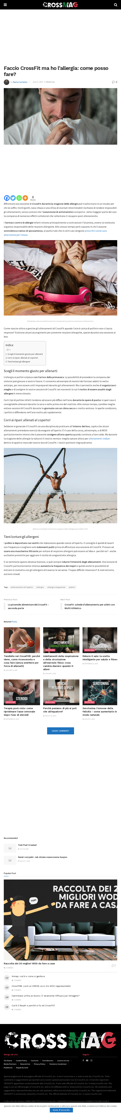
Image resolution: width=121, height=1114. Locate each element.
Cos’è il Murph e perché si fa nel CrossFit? (33, 1005)
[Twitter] (13, 198)
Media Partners (10, 1064)
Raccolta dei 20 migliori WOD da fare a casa (29, 963)
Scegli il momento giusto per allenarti (25, 354)
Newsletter (25, 1064)
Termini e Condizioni (57, 1064)
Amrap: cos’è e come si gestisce (28, 976)
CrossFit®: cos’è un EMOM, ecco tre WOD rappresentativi (41, 986)
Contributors (47, 1060)
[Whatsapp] (19, 198)
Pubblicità (8, 1067)
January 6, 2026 (50, 674)
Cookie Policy (21, 1060)
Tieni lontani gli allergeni (19, 361)
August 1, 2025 (89, 719)
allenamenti (99, 438)
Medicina (50, 82)
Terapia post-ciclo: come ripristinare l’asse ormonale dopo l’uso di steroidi (19, 711)
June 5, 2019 (37, 82)
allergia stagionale (56, 587)
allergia (40, 587)
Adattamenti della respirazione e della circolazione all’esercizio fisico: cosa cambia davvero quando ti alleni (61, 663)
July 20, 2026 (24, 849)
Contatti (34, 1060)
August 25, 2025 (50, 716)
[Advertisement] (60, 36)
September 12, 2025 (91, 664)
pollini (72, 587)
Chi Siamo (8, 1060)
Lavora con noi (63, 1060)
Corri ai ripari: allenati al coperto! (23, 357)
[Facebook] (7, 198)
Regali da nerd (22, 1067)
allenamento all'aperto (22, 587)
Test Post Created (27, 845)
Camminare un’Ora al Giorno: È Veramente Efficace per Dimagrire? (45, 995)
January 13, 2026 (11, 670)
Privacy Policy (39, 1064)
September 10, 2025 (12, 719)
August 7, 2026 (24, 861)
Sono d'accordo (61, 1110)
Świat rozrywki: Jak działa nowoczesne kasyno (42, 857)
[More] (25, 198)
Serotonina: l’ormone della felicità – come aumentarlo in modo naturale (100, 711)
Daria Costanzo (20, 82)
